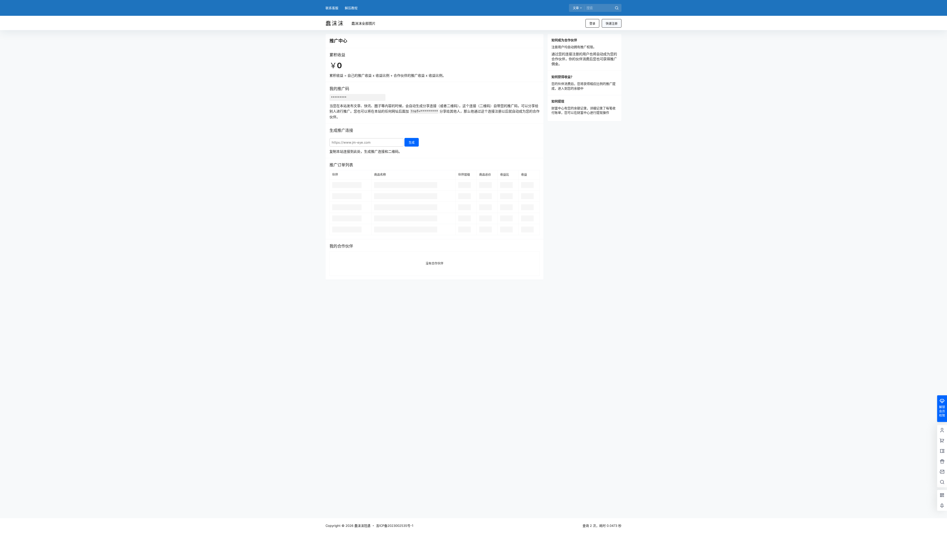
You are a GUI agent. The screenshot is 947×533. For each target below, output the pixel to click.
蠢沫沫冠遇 (361, 526)
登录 (592, 23)
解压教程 (351, 8)
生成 (412, 142)
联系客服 (332, 8)
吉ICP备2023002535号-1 (394, 526)
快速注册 (612, 23)
